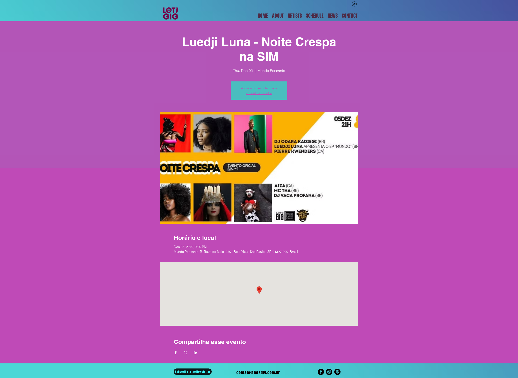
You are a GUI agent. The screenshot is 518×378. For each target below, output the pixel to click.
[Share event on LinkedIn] (195, 352)
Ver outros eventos (259, 93)
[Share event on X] (186, 352)
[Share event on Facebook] (176, 352)
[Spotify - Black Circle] (337, 372)
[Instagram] (329, 372)
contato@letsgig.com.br (258, 372)
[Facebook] (321, 372)
